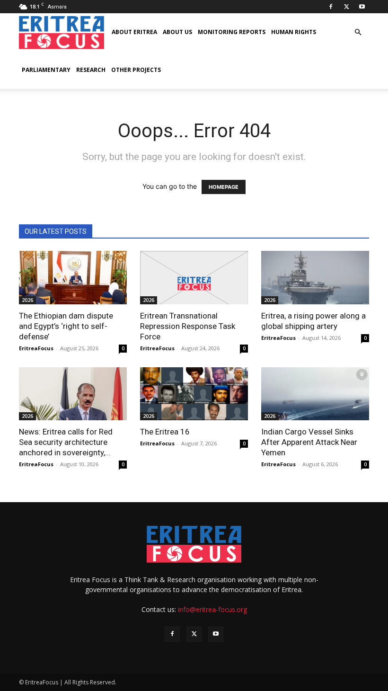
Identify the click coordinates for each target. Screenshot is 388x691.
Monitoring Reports (231, 32)
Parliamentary (46, 70)
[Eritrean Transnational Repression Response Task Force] (194, 277)
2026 (27, 300)
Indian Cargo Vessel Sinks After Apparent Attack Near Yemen (309, 442)
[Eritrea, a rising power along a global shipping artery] (315, 277)
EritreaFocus (36, 348)
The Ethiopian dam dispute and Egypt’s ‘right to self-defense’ (66, 326)
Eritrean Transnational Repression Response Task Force (187, 326)
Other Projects (136, 70)
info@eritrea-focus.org (212, 609)
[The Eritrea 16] (194, 394)
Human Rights (293, 32)
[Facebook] (331, 6)
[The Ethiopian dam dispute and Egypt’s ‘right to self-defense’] (73, 277)
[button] (357, 32)
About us (177, 32)
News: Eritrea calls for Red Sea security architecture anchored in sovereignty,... (66, 442)
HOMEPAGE (223, 187)
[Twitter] (346, 6)
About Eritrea (134, 32)
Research (91, 70)
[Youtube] (362, 6)
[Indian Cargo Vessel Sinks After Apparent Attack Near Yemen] (315, 394)
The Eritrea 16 (165, 431)
